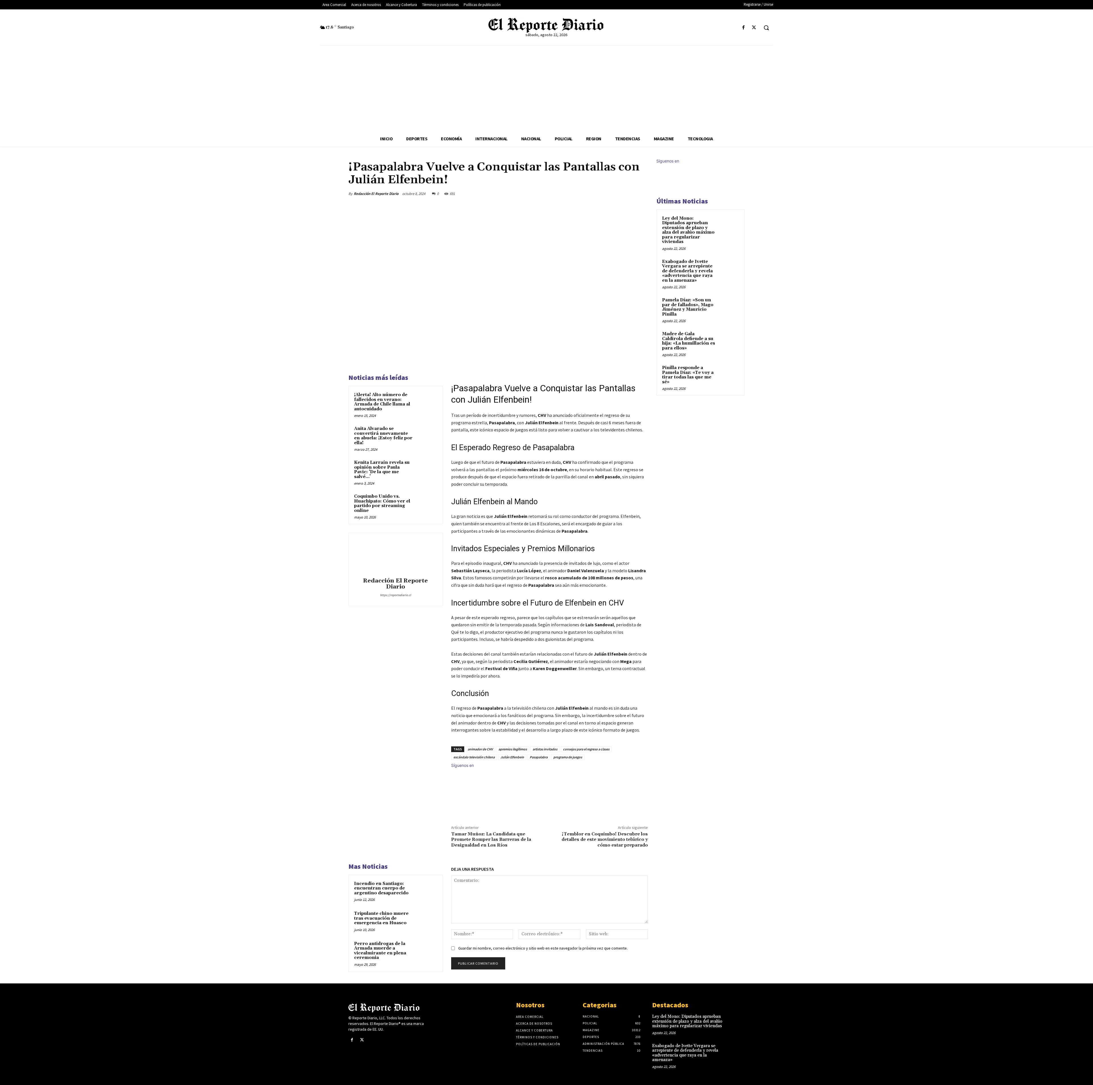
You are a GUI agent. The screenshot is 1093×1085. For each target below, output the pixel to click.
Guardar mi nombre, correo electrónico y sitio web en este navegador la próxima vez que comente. (543, 948)
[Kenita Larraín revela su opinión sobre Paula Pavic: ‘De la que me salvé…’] (426, 470)
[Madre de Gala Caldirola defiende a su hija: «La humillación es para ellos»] (729, 341)
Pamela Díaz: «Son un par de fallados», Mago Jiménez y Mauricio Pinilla (687, 307)
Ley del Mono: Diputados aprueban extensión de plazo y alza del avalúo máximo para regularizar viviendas (688, 230)
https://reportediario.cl (395, 595)
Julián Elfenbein (512, 757)
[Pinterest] (615, 193)
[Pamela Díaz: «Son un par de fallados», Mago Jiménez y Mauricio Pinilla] (729, 307)
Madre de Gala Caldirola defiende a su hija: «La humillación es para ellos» (688, 341)
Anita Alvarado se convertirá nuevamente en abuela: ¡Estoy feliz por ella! (383, 436)
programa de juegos (567, 757)
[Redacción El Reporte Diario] (395, 556)
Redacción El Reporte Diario (376, 193)
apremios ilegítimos (512, 749)
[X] (754, 28)
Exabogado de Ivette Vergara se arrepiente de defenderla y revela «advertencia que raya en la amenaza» (687, 271)
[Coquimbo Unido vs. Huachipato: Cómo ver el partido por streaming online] (426, 504)
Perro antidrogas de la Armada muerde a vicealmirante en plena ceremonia (380, 951)
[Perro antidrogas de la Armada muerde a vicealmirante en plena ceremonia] (426, 951)
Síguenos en (462, 765)
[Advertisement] (546, 88)
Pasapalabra (539, 757)
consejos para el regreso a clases (586, 749)
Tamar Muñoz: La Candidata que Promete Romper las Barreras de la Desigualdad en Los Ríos (491, 839)
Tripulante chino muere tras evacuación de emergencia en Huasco (381, 918)
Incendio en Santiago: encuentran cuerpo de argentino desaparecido (381, 888)
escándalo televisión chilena (474, 757)
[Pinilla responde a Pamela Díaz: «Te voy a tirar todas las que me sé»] (729, 374)
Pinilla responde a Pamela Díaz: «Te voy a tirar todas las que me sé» (688, 375)
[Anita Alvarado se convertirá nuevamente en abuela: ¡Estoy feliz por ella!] (426, 436)
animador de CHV (480, 749)
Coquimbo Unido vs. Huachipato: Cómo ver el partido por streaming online (382, 503)
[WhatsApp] (628, 193)
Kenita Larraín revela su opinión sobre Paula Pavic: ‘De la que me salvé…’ (382, 469)
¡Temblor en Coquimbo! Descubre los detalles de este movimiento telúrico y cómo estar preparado (605, 839)
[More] (642, 193)
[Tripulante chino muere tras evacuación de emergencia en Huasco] (426, 921)
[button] (766, 27)
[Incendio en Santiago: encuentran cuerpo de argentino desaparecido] (426, 891)
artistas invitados (545, 749)
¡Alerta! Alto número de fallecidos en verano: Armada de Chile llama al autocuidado (382, 402)
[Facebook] (743, 28)
